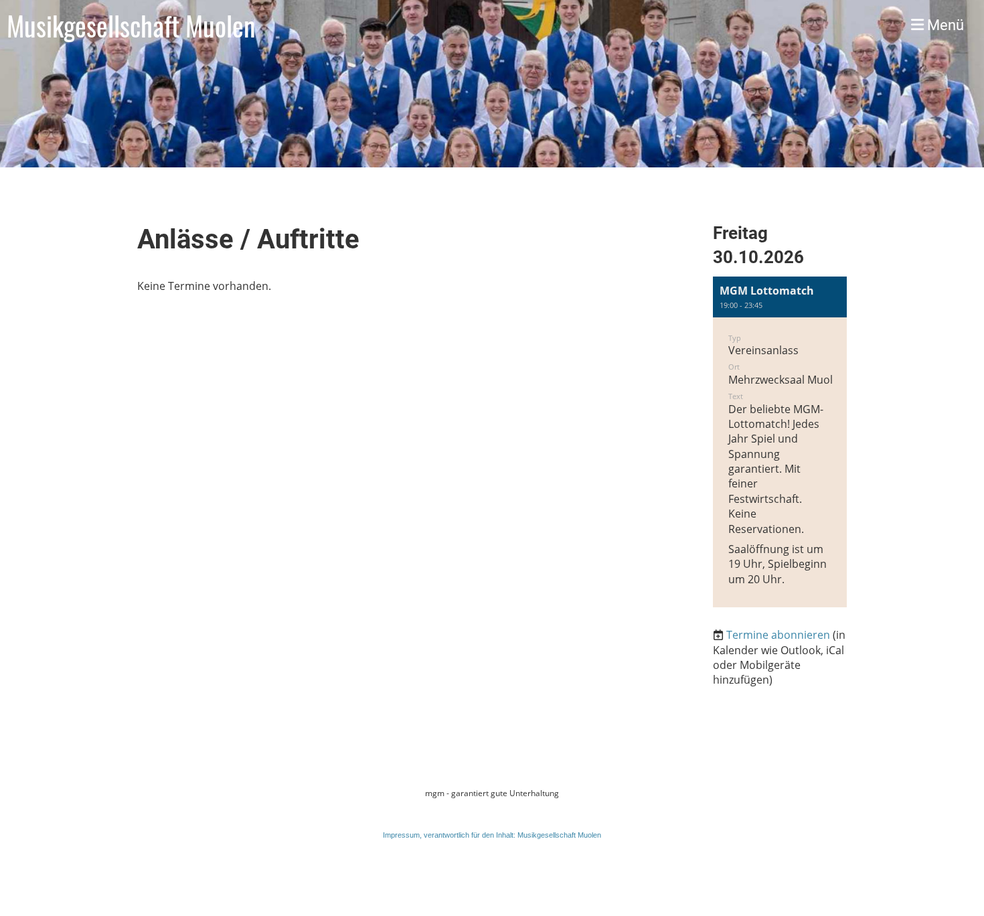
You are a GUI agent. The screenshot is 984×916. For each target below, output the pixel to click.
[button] (780, 442)
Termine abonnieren (778, 634)
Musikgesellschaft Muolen (131, 25)
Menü (944, 25)
